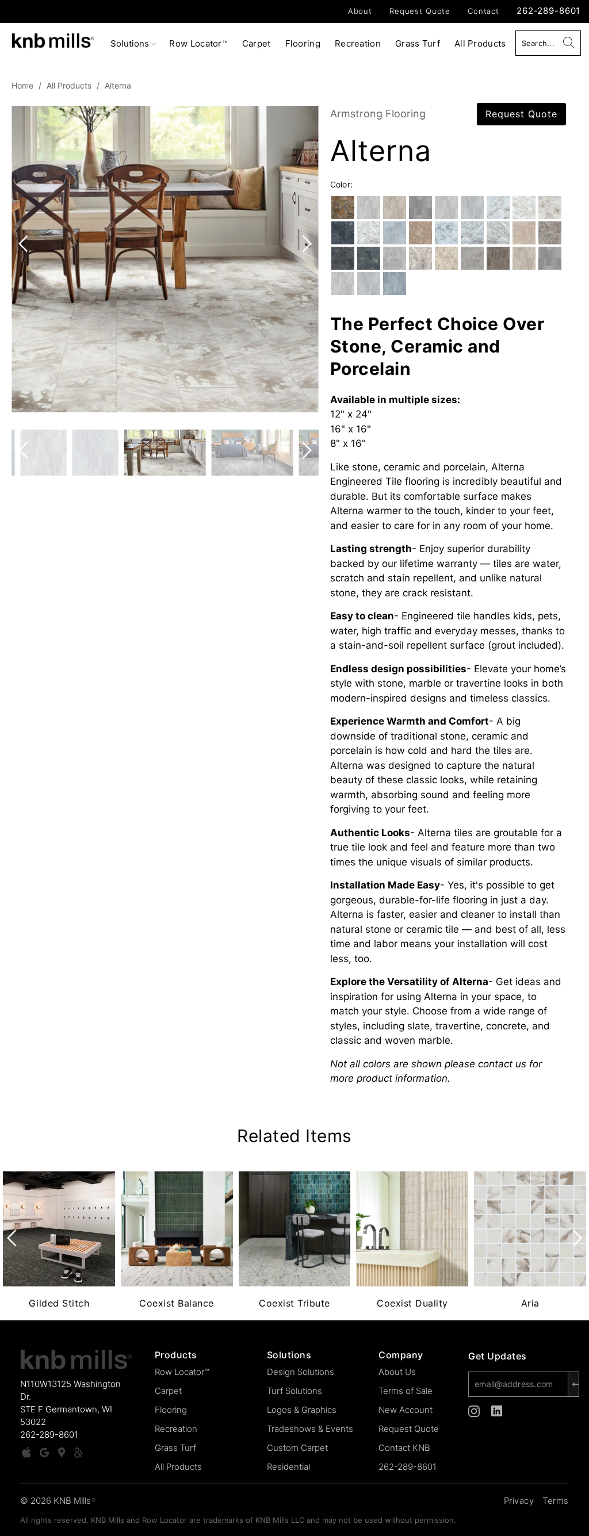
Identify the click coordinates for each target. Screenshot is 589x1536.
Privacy (519, 1500)
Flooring (302, 43)
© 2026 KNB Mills (57, 1500)
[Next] (304, 259)
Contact (483, 11)
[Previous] (25, 259)
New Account (405, 1409)
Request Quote (419, 11)
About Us (397, 1371)
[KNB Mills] (53, 38)
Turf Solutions (294, 1390)
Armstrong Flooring (378, 114)
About (360, 11)
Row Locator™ (182, 1371)
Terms (555, 1500)
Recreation (358, 43)
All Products (480, 43)
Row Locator (198, 43)
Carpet (256, 43)
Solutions (130, 43)
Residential (288, 1466)
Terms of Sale (405, 1390)
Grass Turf (417, 43)
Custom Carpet (297, 1447)
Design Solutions (300, 1371)
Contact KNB (404, 1447)
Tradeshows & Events (310, 1428)
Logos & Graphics (301, 1409)
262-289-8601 (548, 10)
